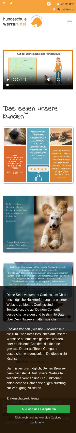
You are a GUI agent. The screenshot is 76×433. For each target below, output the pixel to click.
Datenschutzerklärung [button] (23, 398)
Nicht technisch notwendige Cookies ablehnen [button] (38, 420)
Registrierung (65, 9)
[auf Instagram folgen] (4, 4)
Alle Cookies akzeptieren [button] (39, 409)
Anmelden (67, 4)
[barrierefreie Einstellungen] (49, 4)
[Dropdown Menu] (69, 21)
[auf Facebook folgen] (11, 4)
